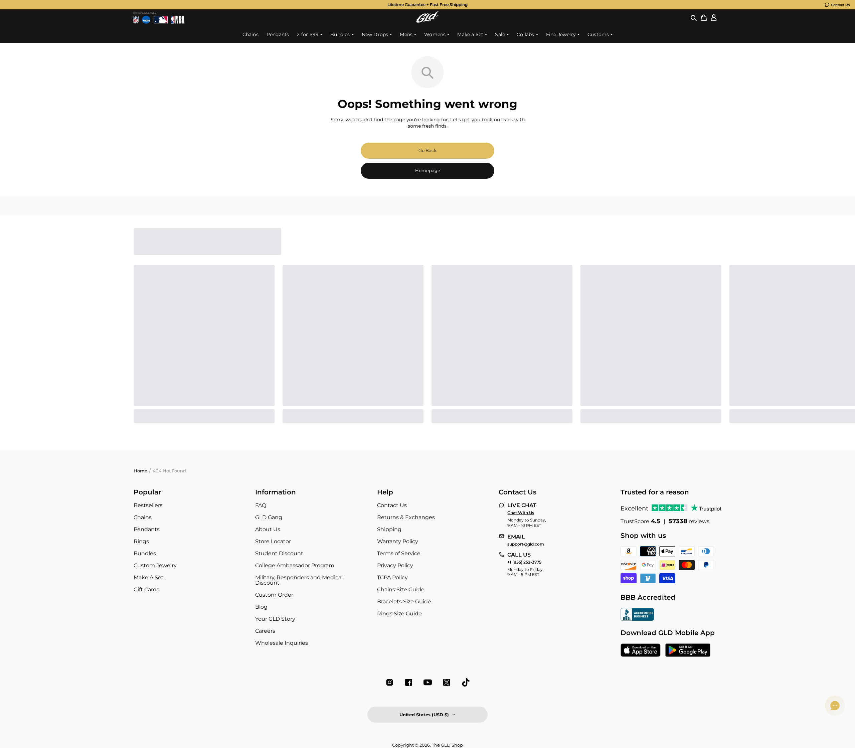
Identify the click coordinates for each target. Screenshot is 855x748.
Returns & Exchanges (406, 517)
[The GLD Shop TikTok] (465, 682)
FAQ (260, 505)
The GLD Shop (447, 745)
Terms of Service (398, 553)
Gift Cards (146, 589)
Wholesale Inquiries (281, 643)
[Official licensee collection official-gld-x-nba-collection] (178, 20)
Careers (265, 631)
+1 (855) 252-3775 (524, 562)
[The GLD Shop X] (446, 682)
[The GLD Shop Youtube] (427, 682)
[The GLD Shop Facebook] (408, 682)
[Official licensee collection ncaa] (146, 20)
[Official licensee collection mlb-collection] (161, 20)
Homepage (427, 170)
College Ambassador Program (294, 565)
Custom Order (274, 595)
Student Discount (279, 553)
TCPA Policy (392, 577)
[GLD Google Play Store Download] (687, 650)
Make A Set (149, 577)
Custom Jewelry (155, 565)
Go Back (427, 150)
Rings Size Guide (399, 613)
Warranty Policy (397, 541)
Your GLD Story (275, 619)
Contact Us (840, 5)
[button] (693, 17)
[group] (427, 4)
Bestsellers (148, 505)
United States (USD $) (424, 714)
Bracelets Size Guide (404, 601)
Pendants (147, 529)
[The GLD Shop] (427, 21)
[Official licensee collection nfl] (136, 20)
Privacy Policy (395, 565)
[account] (713, 17)
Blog (261, 607)
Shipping (389, 529)
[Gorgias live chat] (835, 706)
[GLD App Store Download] (641, 650)
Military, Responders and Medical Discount (299, 580)
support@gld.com (525, 544)
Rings (141, 541)
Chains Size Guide (400, 589)
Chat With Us (520, 513)
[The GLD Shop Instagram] (389, 682)
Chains (143, 517)
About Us (267, 529)
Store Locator (273, 541)
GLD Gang (268, 517)
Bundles (145, 553)
